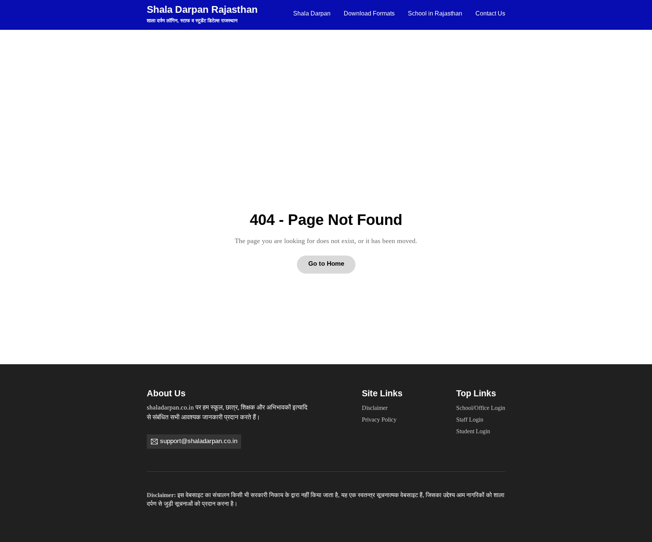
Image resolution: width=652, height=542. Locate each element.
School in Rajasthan (435, 13)
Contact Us (490, 13)
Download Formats (369, 13)
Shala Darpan (312, 13)
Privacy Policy (379, 419)
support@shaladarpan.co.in (198, 441)
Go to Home (326, 263)
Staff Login (469, 419)
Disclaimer (375, 408)
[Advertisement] (326, 86)
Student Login (473, 431)
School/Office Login (480, 408)
